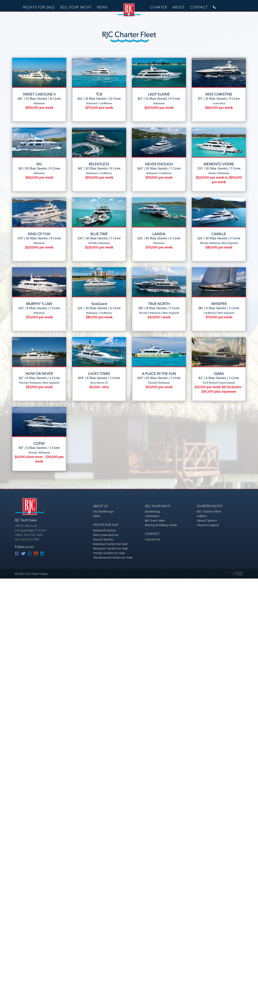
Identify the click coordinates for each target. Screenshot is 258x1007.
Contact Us (152, 539)
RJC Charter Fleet (209, 511)
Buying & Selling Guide (161, 525)
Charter (158, 7)
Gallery (202, 516)
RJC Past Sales (155, 520)
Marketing (152, 511)
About (178, 7)
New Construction (106, 535)
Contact (199, 7)
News (102, 7)
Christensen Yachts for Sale (113, 557)
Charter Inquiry (208, 525)
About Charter (207, 520)
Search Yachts (103, 539)
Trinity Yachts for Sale (109, 553)
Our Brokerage (103, 511)
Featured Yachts (104, 530)
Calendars (152, 516)
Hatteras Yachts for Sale (110, 544)
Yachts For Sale (39, 7)
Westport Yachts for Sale (110, 548)
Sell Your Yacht (76, 7)
